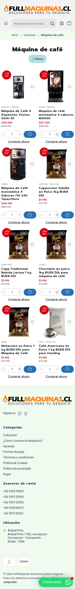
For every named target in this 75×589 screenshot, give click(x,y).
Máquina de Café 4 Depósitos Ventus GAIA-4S (16, 114)
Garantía (8, 446)
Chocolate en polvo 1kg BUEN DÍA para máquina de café (54, 272)
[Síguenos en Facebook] (26, 413)
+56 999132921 (13, 513)
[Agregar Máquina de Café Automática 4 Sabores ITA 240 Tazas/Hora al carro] (30, 214)
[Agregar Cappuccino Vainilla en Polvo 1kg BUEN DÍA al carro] (67, 214)
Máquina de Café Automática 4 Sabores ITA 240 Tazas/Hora (14, 193)
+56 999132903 (13, 502)
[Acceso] (61, 23)
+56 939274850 (13, 491)
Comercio (30, 35)
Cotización (10, 435)
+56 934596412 (13, 507)
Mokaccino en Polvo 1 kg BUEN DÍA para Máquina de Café (17, 349)
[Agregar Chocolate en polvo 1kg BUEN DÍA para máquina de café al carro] (67, 292)
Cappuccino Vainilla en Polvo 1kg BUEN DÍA (54, 192)
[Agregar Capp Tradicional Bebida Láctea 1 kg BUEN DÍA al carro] (30, 292)
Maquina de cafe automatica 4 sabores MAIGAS (56, 114)
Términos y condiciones (18, 457)
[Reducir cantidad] (4, 134)
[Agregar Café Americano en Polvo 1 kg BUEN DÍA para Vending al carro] (67, 369)
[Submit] (52, 23)
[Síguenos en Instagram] (20, 413)
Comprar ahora (18, 141)
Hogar (7, 474)
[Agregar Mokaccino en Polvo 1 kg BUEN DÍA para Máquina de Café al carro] (30, 369)
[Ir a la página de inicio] (37, 9)
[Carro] (69, 23)
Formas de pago (13, 451)
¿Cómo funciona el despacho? (23, 440)
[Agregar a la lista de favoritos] (32, 87)
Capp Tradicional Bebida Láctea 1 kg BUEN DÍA (16, 272)
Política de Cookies (15, 463)
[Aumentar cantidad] (20, 134)
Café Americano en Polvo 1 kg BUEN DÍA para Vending (54, 349)
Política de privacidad (17, 468)
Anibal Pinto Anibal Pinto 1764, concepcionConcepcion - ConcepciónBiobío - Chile (27, 536)
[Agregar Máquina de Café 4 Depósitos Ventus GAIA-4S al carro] (30, 134)
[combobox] (34, 23)
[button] (37, 59)
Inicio (15, 35)
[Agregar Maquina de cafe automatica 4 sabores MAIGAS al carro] (67, 134)
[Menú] (5, 23)
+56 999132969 (13, 496)
